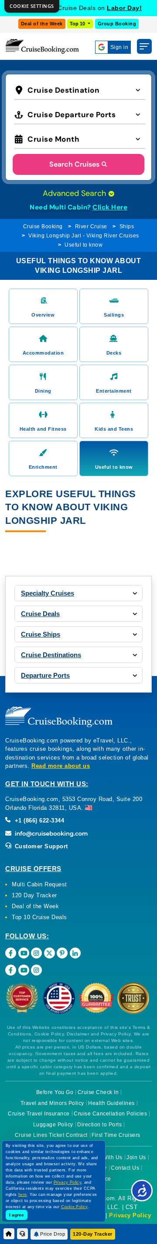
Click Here (109, 207)
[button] (79, 89)
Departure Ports (45, 675)
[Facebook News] (10, 970)
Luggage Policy (53, 1125)
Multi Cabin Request (39, 884)
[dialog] (31, 6)
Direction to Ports (99, 1125)
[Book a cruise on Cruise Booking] (42, 46)
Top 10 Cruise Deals (39, 917)
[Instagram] (36, 953)
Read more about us (60, 766)
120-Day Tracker (93, 1234)
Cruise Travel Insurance (39, 1114)
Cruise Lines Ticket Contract (51, 1135)
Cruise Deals (40, 613)
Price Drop (52, 1234)
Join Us (136, 1157)
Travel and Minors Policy (52, 1103)
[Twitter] (49, 953)
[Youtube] (23, 953)
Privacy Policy (130, 1215)
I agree (16, 1215)
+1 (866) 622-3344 (38, 820)
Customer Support (40, 846)
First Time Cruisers (116, 1135)
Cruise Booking (43, 226)
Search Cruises (74, 164)
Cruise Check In (98, 1092)
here (22, 1194)
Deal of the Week (42, 23)
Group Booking (117, 23)
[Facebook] (10, 953)
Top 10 (78, 23)
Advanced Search (75, 193)
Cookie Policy (74, 1207)
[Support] (22, 1233)
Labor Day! (124, 7)
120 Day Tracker (34, 895)
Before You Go (55, 1092)
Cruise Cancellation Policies (110, 1114)
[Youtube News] (23, 970)
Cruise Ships (40, 634)
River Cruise (91, 226)
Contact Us (125, 1168)
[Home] (8, 1233)
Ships (126, 226)
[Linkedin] (75, 953)
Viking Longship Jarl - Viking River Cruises (83, 236)
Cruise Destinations (51, 655)
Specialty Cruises (47, 593)
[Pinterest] (62, 953)
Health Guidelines (111, 1103)
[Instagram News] (36, 970)
